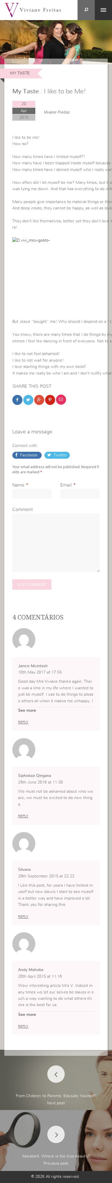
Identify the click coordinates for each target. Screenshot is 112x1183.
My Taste (20, 73)
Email (66, 485)
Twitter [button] (60, 455)
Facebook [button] (29, 455)
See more (27, 711)
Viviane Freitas (56, 112)
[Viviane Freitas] (32, 10)
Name (18, 485)
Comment (22, 509)
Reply (23, 722)
